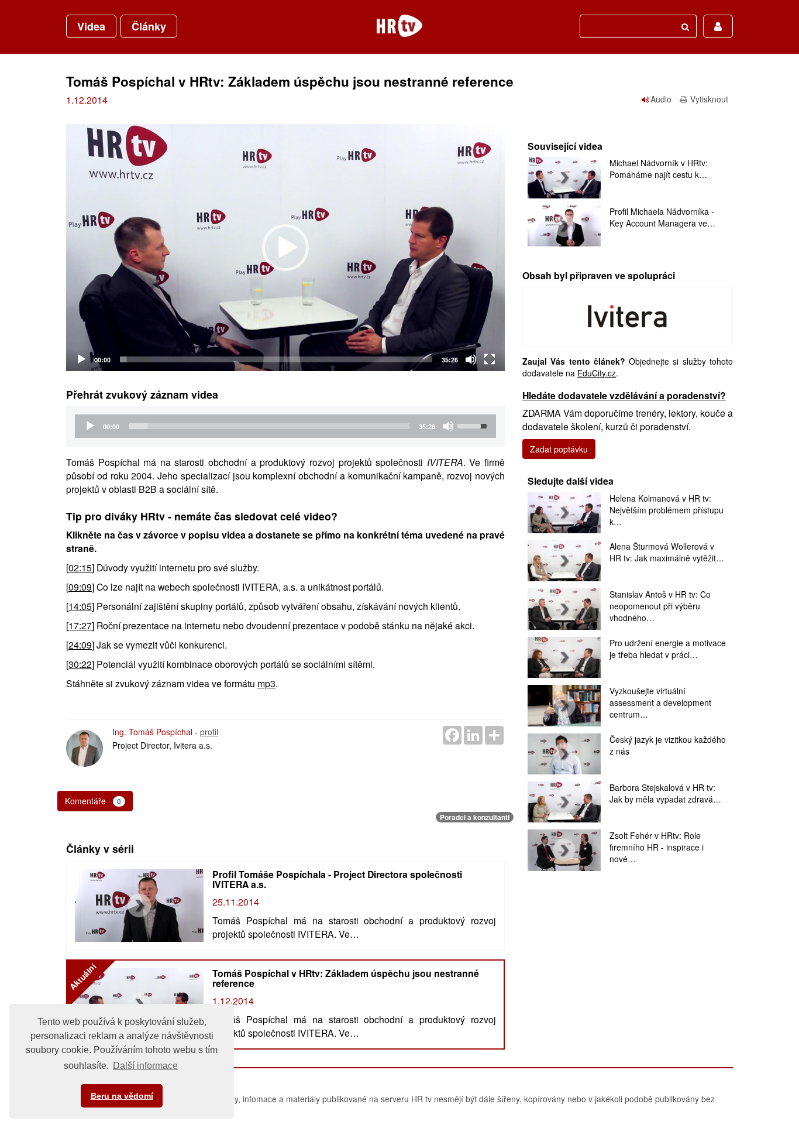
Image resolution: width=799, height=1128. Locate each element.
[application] (285, 247)
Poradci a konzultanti (474, 817)
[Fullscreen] (489, 359)
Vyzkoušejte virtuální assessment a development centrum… (660, 702)
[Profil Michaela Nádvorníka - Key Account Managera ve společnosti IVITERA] (564, 225)
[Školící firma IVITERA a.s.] (627, 315)
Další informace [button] (145, 1066)
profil (209, 732)
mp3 (266, 683)
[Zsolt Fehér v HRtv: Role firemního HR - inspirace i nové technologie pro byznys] (564, 849)
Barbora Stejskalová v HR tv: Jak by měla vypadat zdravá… (665, 793)
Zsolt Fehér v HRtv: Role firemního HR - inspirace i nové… (656, 847)
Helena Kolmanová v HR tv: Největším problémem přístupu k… (666, 509)
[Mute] (471, 359)
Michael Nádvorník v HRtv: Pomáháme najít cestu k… (658, 168)
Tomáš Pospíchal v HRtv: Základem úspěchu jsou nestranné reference (345, 978)
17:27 (80, 625)
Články (149, 26)
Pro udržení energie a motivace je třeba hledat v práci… (667, 648)
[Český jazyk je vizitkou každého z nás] (564, 753)
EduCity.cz (596, 373)
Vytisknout (709, 99)
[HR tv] (399, 26)
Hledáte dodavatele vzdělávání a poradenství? (624, 395)
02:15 (80, 567)
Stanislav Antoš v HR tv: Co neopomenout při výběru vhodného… (660, 605)
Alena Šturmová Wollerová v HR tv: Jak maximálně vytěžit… (666, 552)
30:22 (80, 664)
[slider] (276, 359)
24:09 (80, 645)
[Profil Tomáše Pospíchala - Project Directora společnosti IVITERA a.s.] (139, 905)
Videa (91, 26)
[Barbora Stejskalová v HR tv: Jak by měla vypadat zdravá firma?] (564, 801)
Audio (660, 99)
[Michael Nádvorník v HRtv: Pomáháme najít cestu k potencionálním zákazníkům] (564, 177)
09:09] (81, 587)
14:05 (80, 606)
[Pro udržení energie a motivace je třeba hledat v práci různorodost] (564, 657)
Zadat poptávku (559, 449)
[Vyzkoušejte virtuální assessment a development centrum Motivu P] (564, 705)
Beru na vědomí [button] (122, 1095)
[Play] (81, 359)
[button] (285, 247)
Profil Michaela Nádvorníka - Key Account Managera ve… (662, 217)
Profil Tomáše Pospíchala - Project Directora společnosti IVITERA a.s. (337, 879)
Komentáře (93, 801)
